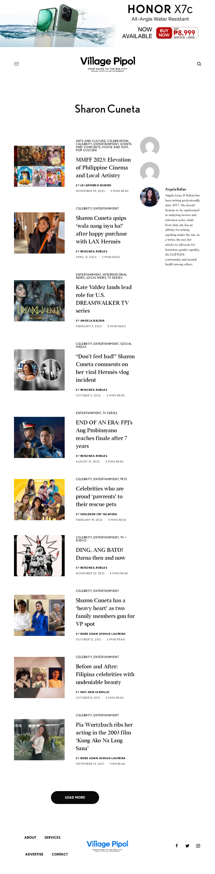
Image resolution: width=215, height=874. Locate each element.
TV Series (115, 278)
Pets (123, 479)
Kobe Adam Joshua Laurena (103, 633)
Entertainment (106, 144)
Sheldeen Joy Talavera (98, 514)
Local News (96, 278)
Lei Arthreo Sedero (95, 185)
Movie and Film (115, 147)
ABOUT (30, 837)
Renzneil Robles (94, 251)
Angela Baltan (92, 320)
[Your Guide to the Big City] (107, 64)
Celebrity (84, 144)
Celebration (117, 141)
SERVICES (52, 837)
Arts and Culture (91, 141)
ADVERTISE (34, 854)
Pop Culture (86, 150)
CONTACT (60, 854)
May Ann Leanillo (94, 692)
